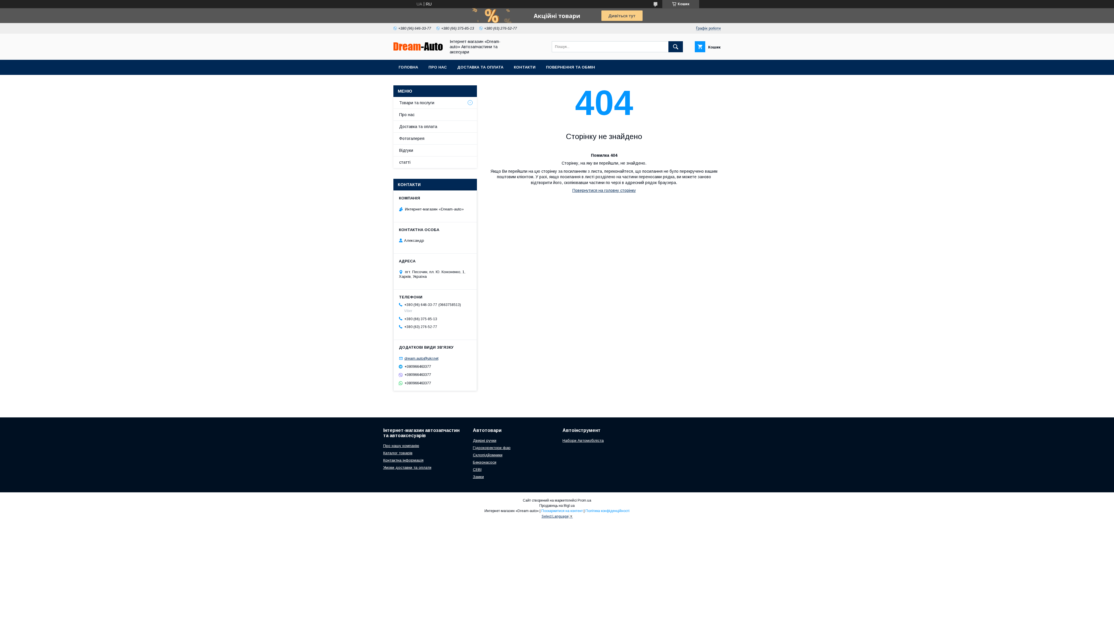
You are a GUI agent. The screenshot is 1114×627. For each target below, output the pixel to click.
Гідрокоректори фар (492, 448)
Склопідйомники (487, 455)
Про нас (437, 67)
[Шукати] (675, 46)
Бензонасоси (484, 462)
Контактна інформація (403, 460)
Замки (478, 477)
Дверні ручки (484, 440)
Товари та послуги (416, 102)
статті (404, 162)
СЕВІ (477, 469)
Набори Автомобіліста (583, 440)
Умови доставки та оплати (407, 467)
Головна (408, 67)
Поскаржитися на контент (562, 511)
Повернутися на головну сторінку (604, 190)
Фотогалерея (411, 138)
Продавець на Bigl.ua (557, 506)
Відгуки (406, 150)
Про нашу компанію (401, 446)
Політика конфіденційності (607, 511)
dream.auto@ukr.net (421, 358)
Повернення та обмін (570, 67)
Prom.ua (584, 500)
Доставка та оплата (480, 67)
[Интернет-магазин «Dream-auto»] (418, 49)
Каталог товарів (398, 453)
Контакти (525, 67)
